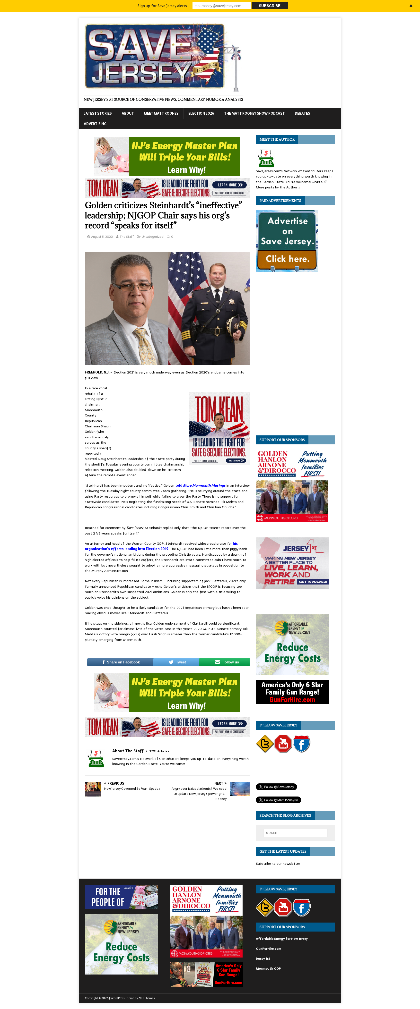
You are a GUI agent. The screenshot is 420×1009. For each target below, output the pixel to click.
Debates (302, 113)
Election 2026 (201, 113)
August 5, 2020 (102, 236)
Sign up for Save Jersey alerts (162, 6)
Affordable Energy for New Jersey (282, 938)
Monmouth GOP (268, 968)
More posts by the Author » (278, 187)
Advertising (95, 124)
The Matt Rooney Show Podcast (254, 113)
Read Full (319, 182)
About (128, 113)
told (200, 485)
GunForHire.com (268, 948)
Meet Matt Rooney (161, 113)
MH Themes (147, 998)
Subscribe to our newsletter (278, 863)
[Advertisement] (150, 417)
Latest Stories (98, 113)
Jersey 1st (263, 958)
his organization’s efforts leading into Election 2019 (161, 546)
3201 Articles (159, 751)
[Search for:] (295, 833)
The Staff (127, 236)
